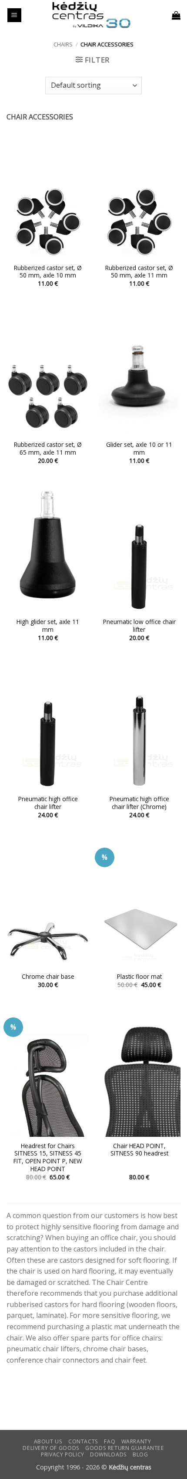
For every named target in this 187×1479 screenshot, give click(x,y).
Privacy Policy (62, 1454)
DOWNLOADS (108, 1454)
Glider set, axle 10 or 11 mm (139, 448)
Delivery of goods (51, 1448)
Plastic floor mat (139, 976)
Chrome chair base (48, 976)
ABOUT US (48, 1441)
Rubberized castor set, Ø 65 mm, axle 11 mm (48, 448)
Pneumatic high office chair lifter (48, 802)
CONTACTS (83, 1441)
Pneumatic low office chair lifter (139, 625)
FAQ (109, 1441)
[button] (14, 15)
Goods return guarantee (124, 1448)
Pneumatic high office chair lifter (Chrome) (139, 802)
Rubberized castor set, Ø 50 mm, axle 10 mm (48, 271)
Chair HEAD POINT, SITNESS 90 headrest (139, 1149)
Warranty (136, 1441)
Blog (140, 1454)
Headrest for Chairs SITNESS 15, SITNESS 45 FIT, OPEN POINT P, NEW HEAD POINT (47, 1157)
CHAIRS (63, 44)
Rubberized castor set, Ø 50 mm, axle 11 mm (139, 271)
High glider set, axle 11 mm (48, 625)
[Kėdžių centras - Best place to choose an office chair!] (91, 15)
